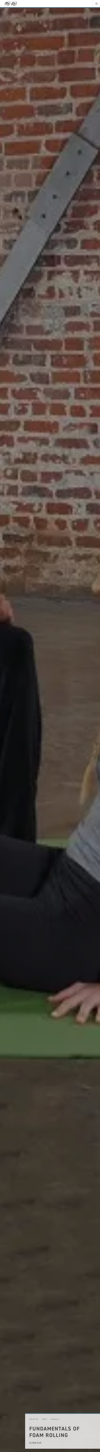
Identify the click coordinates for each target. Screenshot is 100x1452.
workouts (55, 1419)
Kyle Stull (36, 1442)
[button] (96, 3)
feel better (33, 1419)
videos (44, 1419)
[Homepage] (10, 3)
